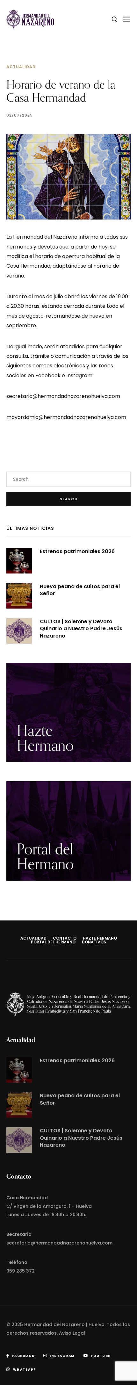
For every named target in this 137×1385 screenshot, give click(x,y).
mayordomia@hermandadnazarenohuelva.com (66, 417)
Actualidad (21, 66)
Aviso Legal (72, 1333)
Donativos (94, 942)
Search (69, 498)
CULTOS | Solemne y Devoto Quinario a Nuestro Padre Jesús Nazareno (81, 628)
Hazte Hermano (100, 938)
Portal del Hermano (53, 942)
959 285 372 (20, 1271)
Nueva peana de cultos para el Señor (80, 590)
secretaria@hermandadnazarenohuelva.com (63, 396)
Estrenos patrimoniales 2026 (77, 551)
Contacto (64, 938)
